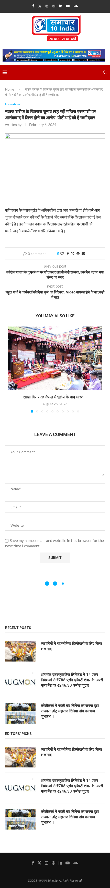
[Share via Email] (83, 253)
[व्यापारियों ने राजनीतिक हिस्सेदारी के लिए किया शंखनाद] (20, 651)
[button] (12, 369)
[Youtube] (68, 6)
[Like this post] (62, 253)
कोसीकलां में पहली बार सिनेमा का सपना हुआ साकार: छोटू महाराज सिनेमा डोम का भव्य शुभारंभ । (70, 711)
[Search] (104, 72)
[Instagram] (47, 6)
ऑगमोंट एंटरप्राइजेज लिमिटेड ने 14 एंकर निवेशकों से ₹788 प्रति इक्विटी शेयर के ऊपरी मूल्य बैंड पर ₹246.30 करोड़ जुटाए (72, 680)
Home (9, 89)
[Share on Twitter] (72, 253)
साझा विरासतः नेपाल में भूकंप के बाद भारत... (55, 396)
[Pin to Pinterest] (78, 253)
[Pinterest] (53, 6)
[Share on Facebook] (68, 253)
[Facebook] (33, 6)
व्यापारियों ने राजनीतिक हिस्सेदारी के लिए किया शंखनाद (71, 646)
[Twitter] (39, 6)
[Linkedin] (60, 6)
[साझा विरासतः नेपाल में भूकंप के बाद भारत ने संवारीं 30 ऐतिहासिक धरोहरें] (55, 358)
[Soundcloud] (76, 6)
